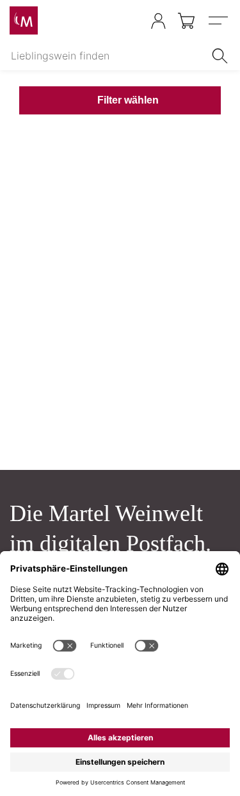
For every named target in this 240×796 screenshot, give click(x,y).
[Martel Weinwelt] (24, 20)
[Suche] (222, 56)
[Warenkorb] (187, 20)
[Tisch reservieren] (133, 21)
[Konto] (158, 20)
